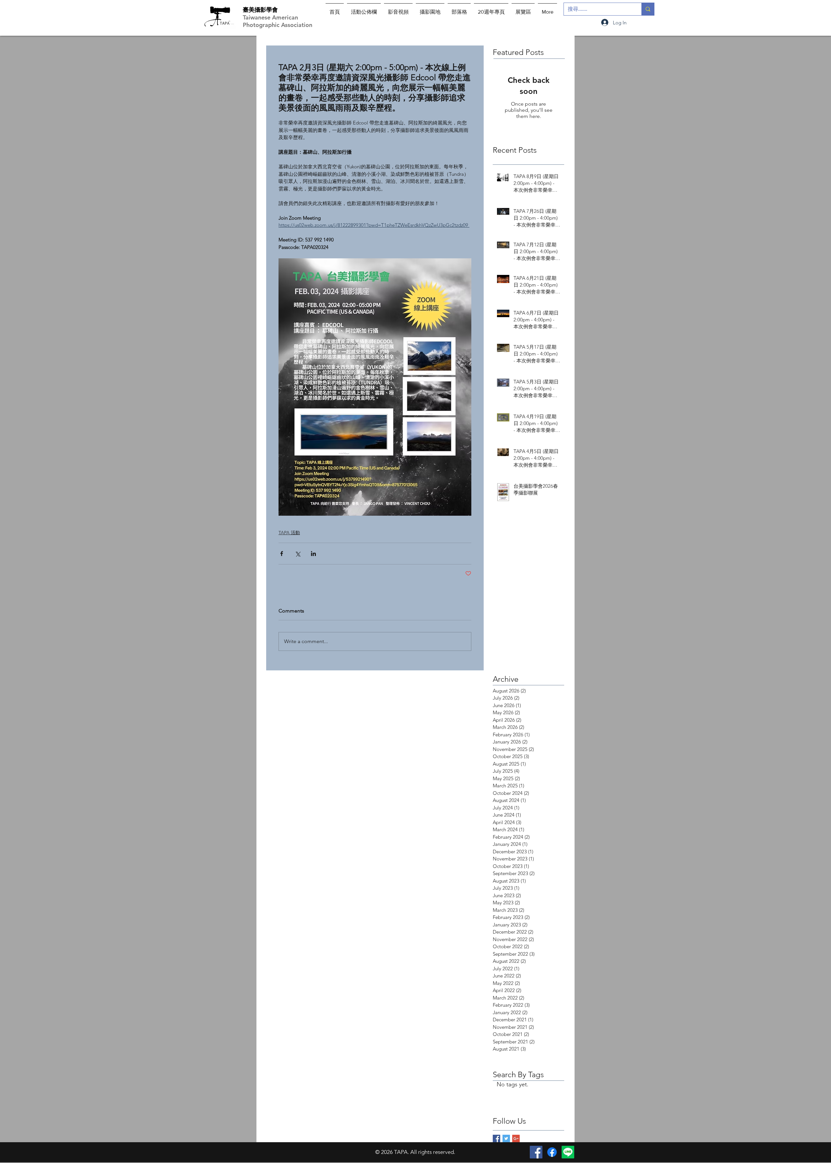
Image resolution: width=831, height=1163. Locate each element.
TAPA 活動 (289, 533)
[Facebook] (536, 1152)
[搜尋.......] (647, 9)
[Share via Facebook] (282, 553)
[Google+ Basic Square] (516, 1138)
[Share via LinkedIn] (313, 553)
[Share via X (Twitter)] (297, 553)
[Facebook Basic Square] (496, 1138)
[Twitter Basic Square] (506, 1138)
